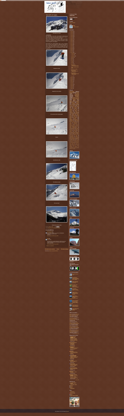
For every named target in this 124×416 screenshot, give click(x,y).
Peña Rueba (77, 120)
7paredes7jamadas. (73, 355)
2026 (71, 31)
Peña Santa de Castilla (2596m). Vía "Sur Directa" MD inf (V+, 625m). (75, 278)
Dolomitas (71, 120)
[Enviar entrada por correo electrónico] (55, 226)
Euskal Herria (76, 99)
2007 (71, 80)
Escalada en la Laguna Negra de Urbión (73, 361)
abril (72, 62)
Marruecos (75, 123)
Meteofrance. (72, 388)
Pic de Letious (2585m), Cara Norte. (75, 65)
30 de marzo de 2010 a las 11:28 (52, 235)
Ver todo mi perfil (75, 26)
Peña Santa (71, 140)
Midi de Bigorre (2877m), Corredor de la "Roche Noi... (75, 74)
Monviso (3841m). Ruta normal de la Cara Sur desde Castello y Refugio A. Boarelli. (74, 302)
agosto (72, 57)
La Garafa (71, 360)
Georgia (76, 129)
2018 (71, 41)
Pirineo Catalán (72, 105)
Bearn (73, 101)
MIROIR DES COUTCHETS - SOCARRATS (72, 344)
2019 (71, 40)
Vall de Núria (77, 141)
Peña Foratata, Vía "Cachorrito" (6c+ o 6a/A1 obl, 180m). (75, 306)
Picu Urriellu (76, 125)
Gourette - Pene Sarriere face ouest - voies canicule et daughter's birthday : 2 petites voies (74, 376)
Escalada (72, 91)
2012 (71, 49)
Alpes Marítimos (72, 126)
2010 (71, 52)
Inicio (58, 249)
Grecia (77, 144)
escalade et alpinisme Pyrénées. (73, 375)
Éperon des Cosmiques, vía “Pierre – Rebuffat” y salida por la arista (73, 365)
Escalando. (72, 351)
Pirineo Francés (76, 97)
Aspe (70, 128)
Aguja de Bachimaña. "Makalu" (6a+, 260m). (75, 309)
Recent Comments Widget (76, 333)
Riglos (76, 104)
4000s (73, 114)
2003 (71, 85)
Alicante (75, 108)
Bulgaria (71, 123)
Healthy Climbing (72, 145)
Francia (77, 93)
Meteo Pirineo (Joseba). (74, 395)
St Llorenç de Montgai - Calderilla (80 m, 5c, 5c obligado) (74, 353)
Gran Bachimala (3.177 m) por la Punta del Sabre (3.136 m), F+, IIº (74, 349)
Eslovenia (74, 144)
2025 (71, 32)
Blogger (67, 411)
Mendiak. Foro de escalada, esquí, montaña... (73, 337)
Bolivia (74, 128)
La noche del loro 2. (73, 342)
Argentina (71, 109)
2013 (71, 48)
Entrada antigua (64, 249)
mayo (72, 61)
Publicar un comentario (50, 245)
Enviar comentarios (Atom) (54, 250)
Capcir (72, 133)
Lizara (70, 108)
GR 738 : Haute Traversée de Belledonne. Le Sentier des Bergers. (75, 285)
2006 (71, 81)
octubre (72, 54)
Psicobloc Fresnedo (76, 140)
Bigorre (74, 100)
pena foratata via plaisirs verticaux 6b (74, 323)
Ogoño (78, 106)
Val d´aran (73, 121)
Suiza (74, 116)
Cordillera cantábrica (75, 103)
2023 (71, 35)
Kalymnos (76, 146)
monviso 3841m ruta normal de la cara (74, 315)
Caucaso (77, 128)
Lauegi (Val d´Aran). (73, 384)
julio (72, 58)
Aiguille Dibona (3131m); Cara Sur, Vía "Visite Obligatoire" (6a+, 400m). (74, 297)
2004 (71, 84)
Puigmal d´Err (72, 141)
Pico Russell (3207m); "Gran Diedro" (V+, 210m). (75, 289)
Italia (72, 104)
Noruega (74, 115)
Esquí (71, 92)
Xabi (48, 238)
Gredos (71, 113)
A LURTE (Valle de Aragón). (73, 383)
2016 (71, 44)
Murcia (77, 139)
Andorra (75, 110)
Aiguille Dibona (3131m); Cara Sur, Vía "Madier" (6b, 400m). (75, 293)
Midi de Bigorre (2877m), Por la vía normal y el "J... (74, 71)
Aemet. (71, 394)
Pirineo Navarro (76, 113)
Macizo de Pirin (76, 134)
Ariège (71, 111)
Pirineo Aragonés (75, 98)
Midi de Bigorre (72, 124)
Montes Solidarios (72, 138)
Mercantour (71, 136)
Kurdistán (75, 133)
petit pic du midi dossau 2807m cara (74, 331)
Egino (72, 129)
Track (77, 92)
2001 (71, 88)
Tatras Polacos (73, 118)
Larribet (71, 130)
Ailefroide (71, 119)
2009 (71, 77)
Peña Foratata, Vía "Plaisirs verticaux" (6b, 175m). (75, 282)
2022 (71, 36)
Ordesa (75, 130)
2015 (71, 45)
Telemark (76, 95)
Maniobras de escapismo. (72, 347)
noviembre (73, 53)
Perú (77, 121)
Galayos (73, 139)
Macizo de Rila (74, 135)
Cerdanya (76, 119)
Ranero (76, 131)
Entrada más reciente (50, 249)
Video (78, 101)
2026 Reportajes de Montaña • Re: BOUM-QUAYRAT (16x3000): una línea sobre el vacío (73, 339)
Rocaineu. (71, 371)
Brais (70, 326)
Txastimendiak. (72, 363)
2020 (71, 39)
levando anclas (72, 148)
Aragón (77, 96)
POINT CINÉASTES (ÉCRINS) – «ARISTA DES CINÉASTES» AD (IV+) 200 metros (74, 357)
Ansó (74, 106)
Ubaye (76, 136)
